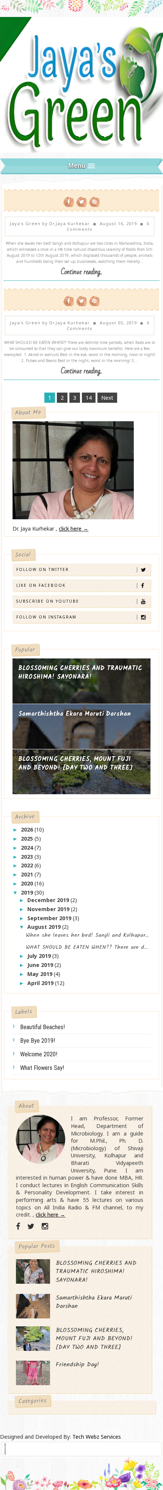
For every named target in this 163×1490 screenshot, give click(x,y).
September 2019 (50, 918)
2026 (27, 829)
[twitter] (30, 1226)
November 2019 (49, 909)
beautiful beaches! (42, 1027)
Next (107, 397)
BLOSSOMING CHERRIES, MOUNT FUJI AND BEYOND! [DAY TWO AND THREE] (75, 763)
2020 (27, 883)
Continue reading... (81, 272)
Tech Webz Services (96, 1436)
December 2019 (49, 900)
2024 (27, 847)
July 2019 (39, 955)
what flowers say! (42, 1067)
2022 (27, 865)
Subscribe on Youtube (47, 601)
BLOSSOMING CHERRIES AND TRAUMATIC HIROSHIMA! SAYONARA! (80, 673)
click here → (73, 528)
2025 (27, 838)
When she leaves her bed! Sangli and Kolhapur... (87, 935)
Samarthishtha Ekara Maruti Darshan (74, 714)
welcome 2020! (38, 1054)
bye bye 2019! (37, 1040)
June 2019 (41, 964)
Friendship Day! (77, 1364)
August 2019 (44, 926)
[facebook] (18, 1226)
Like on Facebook (41, 585)
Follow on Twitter (42, 569)
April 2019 (41, 983)
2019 (27, 892)
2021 (27, 874)
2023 (27, 856)
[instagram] (45, 1226)
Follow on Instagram (46, 617)
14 (89, 397)
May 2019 (40, 973)
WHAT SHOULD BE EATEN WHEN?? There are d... (86, 947)
